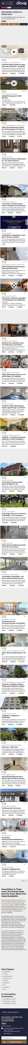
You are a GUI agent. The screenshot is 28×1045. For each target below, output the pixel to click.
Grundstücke (5, 905)
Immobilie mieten (19, 931)
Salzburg (5, 980)
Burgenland (6, 972)
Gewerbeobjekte (16, 903)
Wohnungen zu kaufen (9, 1001)
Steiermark (6, 983)
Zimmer (9, 903)
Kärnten (5, 974)
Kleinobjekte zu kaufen (9, 999)
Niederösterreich (8, 976)
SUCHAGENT (5, 24)
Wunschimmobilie (9, 946)
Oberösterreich (7, 978)
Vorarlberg (6, 987)
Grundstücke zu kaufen (9, 1003)
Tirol (4, 985)
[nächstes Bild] (26, 52)
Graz (24, 909)
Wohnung (20, 901)
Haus (2, 903)
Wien (4, 989)
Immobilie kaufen (19, 916)
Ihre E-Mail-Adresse (5, 1035)
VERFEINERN (24, 24)
